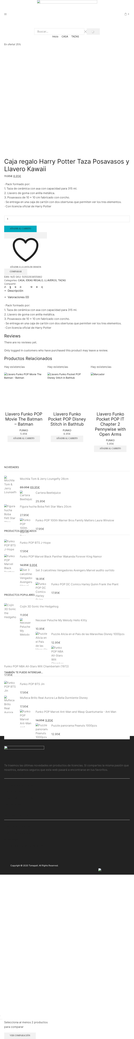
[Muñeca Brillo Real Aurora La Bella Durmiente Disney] (10, 704)
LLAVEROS (50, 280)
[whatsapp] (36, 287)
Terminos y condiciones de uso (24, 845)
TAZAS (75, 36)
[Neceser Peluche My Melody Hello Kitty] (26, 627)
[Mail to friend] (26, 287)
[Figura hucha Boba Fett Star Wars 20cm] (10, 513)
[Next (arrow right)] (1, 1019)
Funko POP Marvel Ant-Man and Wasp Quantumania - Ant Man (76, 711)
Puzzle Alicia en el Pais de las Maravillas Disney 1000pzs (87, 634)
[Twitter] (6, 287)
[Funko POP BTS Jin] (10, 687)
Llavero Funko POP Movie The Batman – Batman (23, 419)
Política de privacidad (18, 833)
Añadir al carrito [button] (23, 438)
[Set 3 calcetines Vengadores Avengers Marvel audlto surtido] (26, 577)
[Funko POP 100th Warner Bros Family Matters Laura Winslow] (26, 526)
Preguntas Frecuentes (18, 798)
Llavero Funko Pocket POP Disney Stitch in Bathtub (67, 419)
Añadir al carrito (20, 228)
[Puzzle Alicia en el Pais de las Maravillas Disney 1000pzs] (42, 640)
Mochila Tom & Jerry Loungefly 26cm (44, 478)
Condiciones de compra (19, 791)
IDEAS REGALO (34, 280)
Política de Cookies (16, 826)
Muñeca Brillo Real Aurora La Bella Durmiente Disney (54, 697)
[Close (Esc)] (0, 1015)
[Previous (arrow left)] (0, 1019)
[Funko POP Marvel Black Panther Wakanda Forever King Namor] (10, 563)
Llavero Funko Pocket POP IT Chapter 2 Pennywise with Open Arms (110, 424)
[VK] (15, 287)
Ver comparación (20, 1035)
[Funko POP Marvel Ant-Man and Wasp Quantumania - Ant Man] (26, 718)
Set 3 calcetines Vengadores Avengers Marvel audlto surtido (75, 570)
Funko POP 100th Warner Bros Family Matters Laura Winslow (75, 520)
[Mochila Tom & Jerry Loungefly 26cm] (10, 485)
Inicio (55, 36)
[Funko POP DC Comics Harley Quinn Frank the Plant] (42, 590)
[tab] (15, 290)
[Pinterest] (20, 287)
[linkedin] (31, 287)
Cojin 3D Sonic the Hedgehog (39, 606)
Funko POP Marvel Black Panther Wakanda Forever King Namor (61, 556)
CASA (65, 36)
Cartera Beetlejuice (48, 492)
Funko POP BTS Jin (32, 684)
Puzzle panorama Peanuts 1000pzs (74, 725)
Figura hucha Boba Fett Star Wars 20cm (45, 506)
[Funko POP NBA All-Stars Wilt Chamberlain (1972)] (57, 654)
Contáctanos (12, 804)
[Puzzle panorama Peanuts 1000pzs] (42, 731)
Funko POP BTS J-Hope (35, 542)
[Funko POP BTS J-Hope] (10, 545)
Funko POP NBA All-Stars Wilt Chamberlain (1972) (36, 666)
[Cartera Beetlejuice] (26, 496)
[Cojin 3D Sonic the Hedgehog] (10, 611)
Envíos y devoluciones (18, 785)
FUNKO (24, 430)
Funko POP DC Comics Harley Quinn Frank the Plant (84, 584)
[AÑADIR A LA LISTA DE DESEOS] (25, 235)
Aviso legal (11, 839)
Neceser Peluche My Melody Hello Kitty (61, 620)
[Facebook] (10, 287)
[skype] (41, 287)
